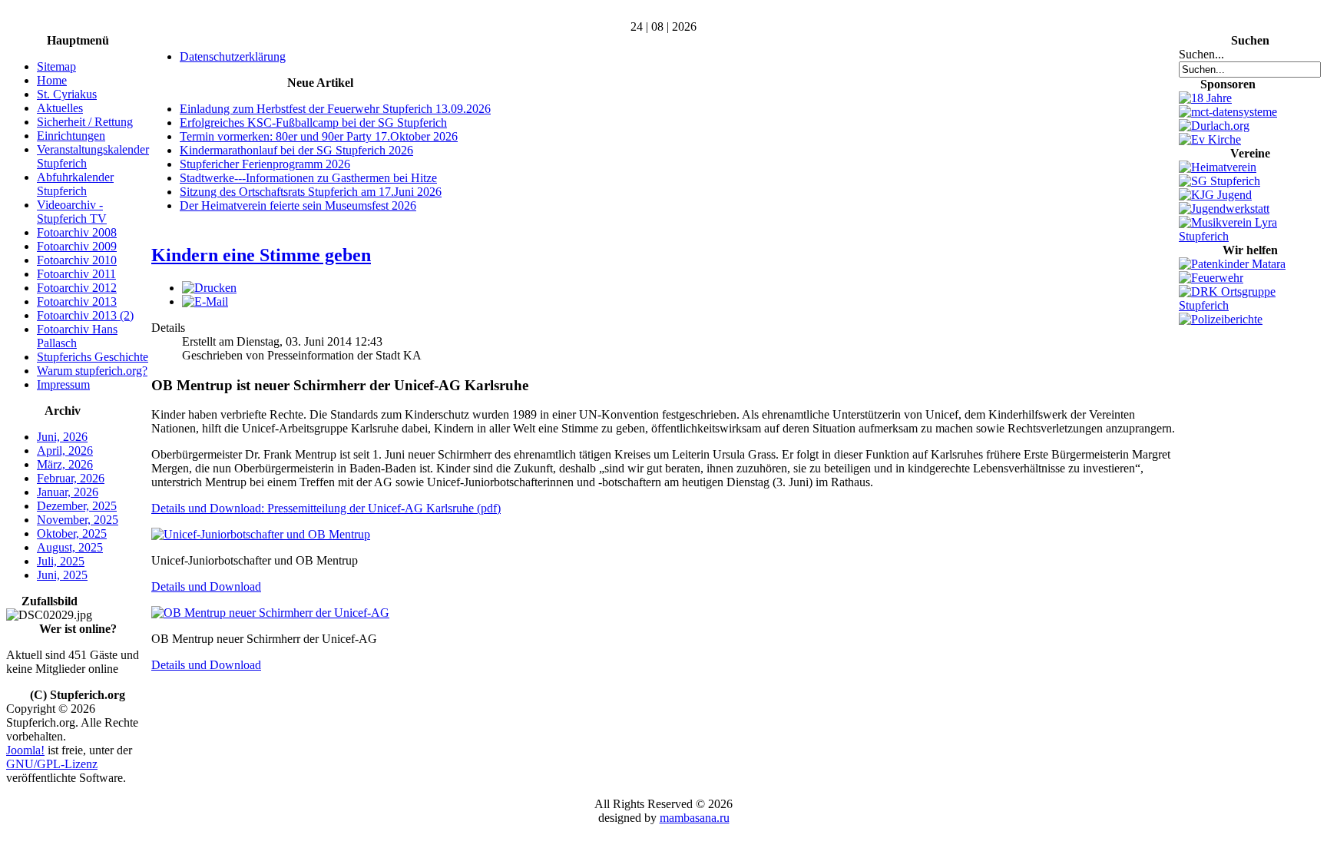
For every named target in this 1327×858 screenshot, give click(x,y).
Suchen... (1201, 54)
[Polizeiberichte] (1220, 319)
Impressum (63, 384)
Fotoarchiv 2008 (77, 232)
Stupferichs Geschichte (92, 356)
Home (52, 80)
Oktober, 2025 (72, 533)
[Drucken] (209, 287)
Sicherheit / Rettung (85, 121)
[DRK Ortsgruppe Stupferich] (1250, 305)
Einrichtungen (71, 135)
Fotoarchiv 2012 (77, 287)
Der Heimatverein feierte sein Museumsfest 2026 (298, 205)
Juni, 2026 (62, 436)
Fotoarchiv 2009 (77, 246)
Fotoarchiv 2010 (77, 260)
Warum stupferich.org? (92, 370)
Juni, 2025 (62, 574)
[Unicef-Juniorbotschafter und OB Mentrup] (260, 534)
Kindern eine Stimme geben (261, 255)
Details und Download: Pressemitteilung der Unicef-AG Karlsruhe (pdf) (326, 508)
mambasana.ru (695, 817)
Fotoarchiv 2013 (77, 301)
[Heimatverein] (1217, 167)
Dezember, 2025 (77, 505)
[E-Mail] (205, 301)
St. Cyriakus (67, 94)
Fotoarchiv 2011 (76, 273)
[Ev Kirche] (1210, 139)
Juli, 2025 (60, 561)
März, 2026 (65, 464)
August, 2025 (70, 547)
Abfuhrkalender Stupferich (75, 184)
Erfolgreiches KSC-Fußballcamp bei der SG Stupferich (313, 122)
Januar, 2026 (67, 492)
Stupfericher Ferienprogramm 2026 (265, 164)
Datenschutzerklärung (233, 56)
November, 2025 (77, 519)
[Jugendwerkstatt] (1224, 208)
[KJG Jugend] (1215, 194)
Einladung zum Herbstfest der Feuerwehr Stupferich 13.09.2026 (335, 108)
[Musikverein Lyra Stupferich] (1250, 236)
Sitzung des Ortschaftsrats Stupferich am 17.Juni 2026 (311, 191)
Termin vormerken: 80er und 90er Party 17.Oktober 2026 (319, 136)
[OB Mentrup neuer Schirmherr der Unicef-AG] (270, 612)
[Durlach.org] (1214, 125)
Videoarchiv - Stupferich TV (72, 211)
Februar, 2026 (70, 478)
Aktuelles (60, 107)
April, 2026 (65, 450)
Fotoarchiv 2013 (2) (85, 315)
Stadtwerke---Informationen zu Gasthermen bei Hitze (308, 177)
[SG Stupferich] (1219, 180)
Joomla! (25, 750)
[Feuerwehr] (1211, 277)
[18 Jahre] (1205, 97)
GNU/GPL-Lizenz (52, 763)
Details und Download (206, 586)
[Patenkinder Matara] (1232, 263)
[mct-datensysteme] (1228, 111)
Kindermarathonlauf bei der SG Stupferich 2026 (296, 150)
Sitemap (56, 66)
